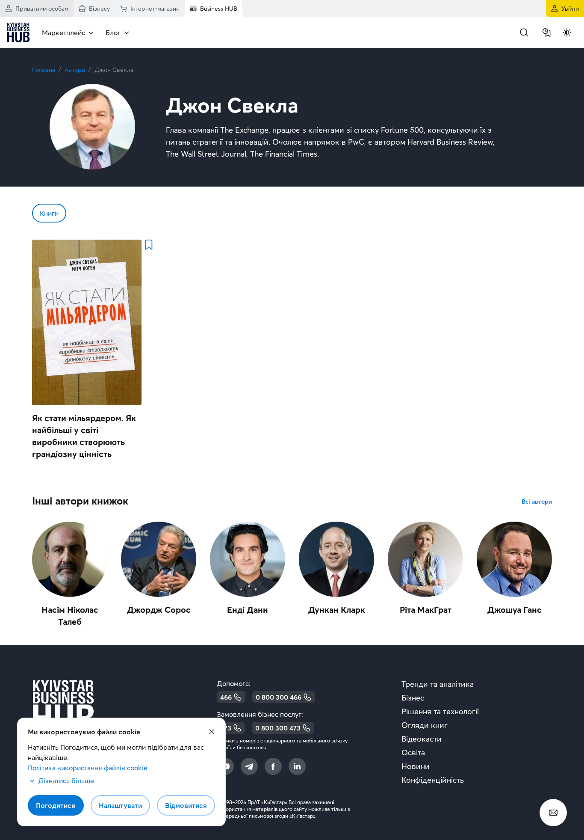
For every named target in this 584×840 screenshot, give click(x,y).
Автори (75, 69)
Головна (43, 69)
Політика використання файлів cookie (87, 767)
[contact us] (553, 812)
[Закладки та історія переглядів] (546, 32)
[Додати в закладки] (148, 245)
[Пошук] (524, 32)
